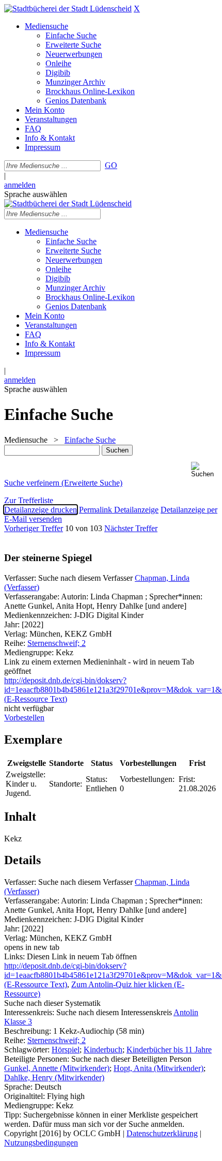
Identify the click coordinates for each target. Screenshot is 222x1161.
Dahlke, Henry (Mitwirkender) (54, 1077)
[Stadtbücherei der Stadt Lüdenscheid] (68, 8)
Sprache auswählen (35, 194)
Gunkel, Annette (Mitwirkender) (56, 1068)
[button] (204, 470)
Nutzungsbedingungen (41, 1142)
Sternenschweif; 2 (56, 643)
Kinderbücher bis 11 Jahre (169, 1049)
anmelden (20, 184)
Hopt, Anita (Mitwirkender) (158, 1068)
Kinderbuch (103, 1049)
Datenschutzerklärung (162, 1133)
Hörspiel (66, 1049)
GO (111, 165)
